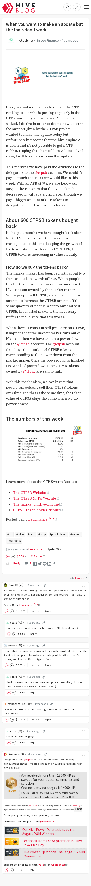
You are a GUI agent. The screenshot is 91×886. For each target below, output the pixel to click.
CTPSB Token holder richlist (36, 510)
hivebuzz (16, 754)
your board (33, 805)
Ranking (76, 805)
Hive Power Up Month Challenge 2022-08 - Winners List (53, 854)
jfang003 (15, 585)
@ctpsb (41, 172)
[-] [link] (84, 585)
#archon (75, 534)
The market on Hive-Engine (36, 504)
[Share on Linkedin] (49, 563)
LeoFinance (49, 40)
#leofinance (14, 541)
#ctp (9, 534)
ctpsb (26, 40)
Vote (41, 864)
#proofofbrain (58, 534)
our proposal (57, 864)
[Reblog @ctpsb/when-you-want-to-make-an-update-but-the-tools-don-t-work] (8, 563)
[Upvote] (8, 556)
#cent (31, 534)
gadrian (15, 645)
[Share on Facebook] (35, 563)
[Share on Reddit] (45, 563)
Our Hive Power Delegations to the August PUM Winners (48, 831)
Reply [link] (16, 563)
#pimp (42, 534)
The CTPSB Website (29, 493)
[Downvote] (13, 556)
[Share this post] (54, 564)
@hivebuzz (47, 821)
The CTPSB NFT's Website (34, 498)
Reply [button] (48, 611)
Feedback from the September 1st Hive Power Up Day (52, 842)
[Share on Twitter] (40, 563)
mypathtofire (19, 703)
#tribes (20, 534)
